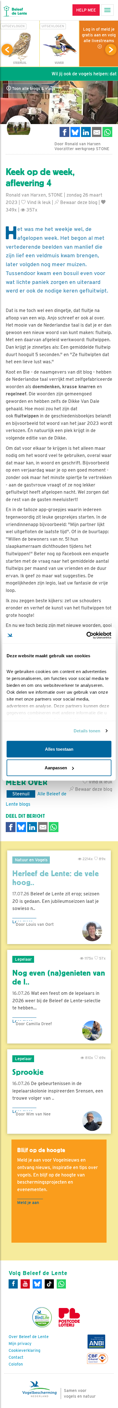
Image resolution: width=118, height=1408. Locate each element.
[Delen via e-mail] (97, 132)
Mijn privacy (20, 1343)
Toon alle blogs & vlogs (33, 88)
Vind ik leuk (38, 202)
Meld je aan (28, 1202)
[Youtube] (25, 1284)
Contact (16, 1357)
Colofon (16, 1364)
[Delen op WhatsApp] (107, 132)
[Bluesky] (37, 1284)
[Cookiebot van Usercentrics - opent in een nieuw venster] (86, 635)
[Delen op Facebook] (64, 132)
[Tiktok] (49, 1284)
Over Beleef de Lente (29, 1336)
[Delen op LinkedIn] (86, 132)
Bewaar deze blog (78, 202)
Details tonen (87, 730)
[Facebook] (13, 1284)
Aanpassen (56, 767)
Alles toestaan (59, 748)
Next (111, 49)
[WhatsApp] (61, 1284)
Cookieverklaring (24, 1350)
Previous (7, 49)
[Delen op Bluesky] (75, 132)
